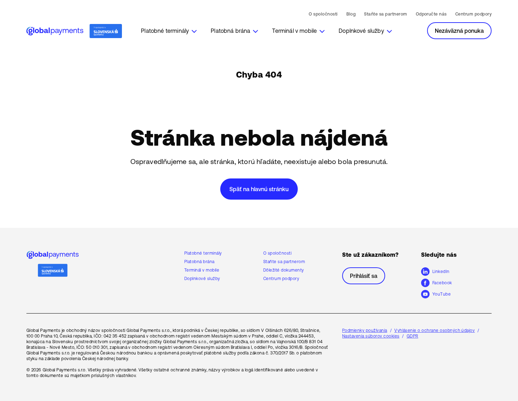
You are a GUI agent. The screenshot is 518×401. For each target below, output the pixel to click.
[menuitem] (168, 31)
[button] (168, 31)
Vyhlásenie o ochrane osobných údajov (434, 330)
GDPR (412, 336)
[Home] (74, 31)
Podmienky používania (364, 330)
